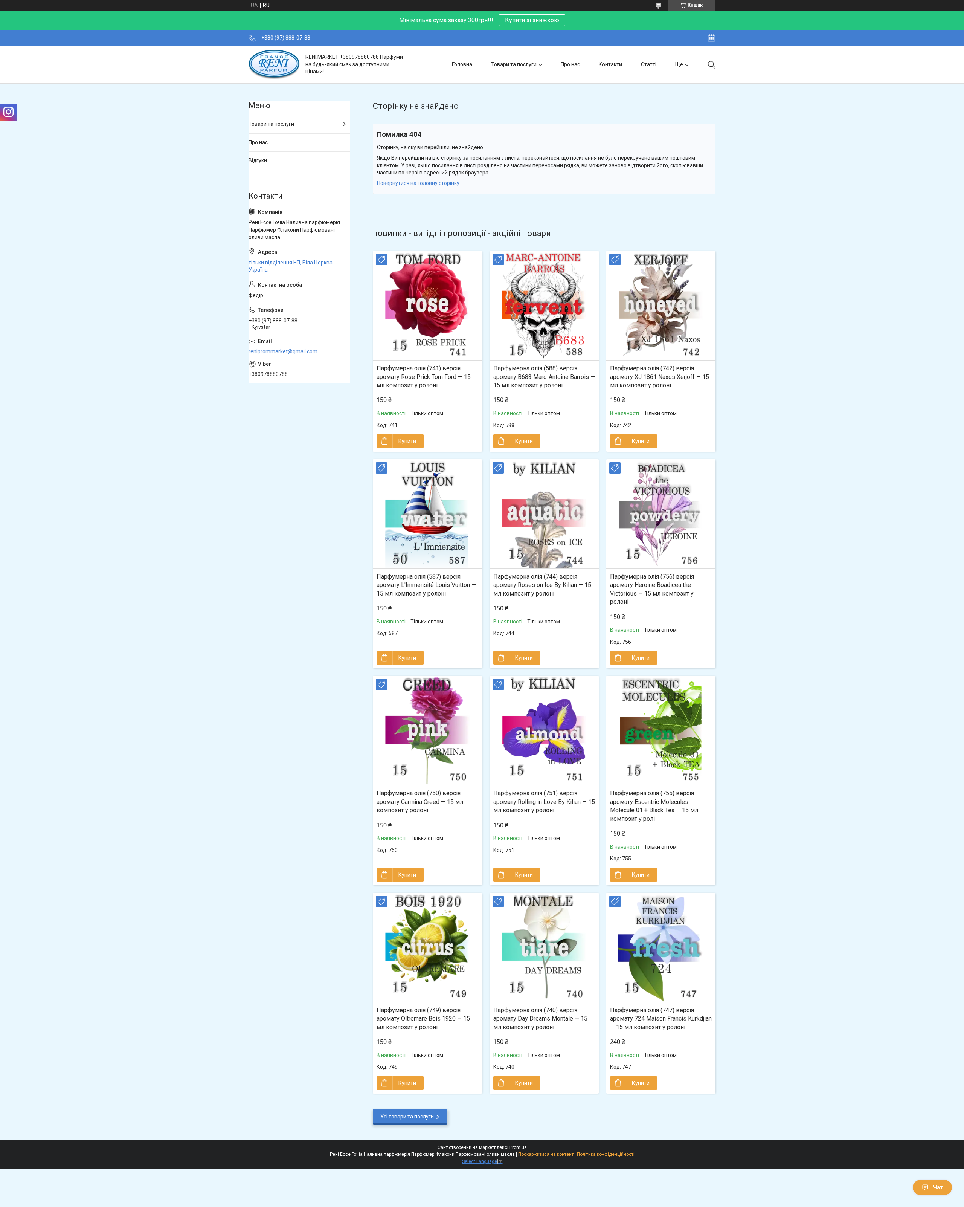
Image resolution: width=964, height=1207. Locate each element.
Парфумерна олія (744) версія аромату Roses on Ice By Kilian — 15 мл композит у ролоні (542, 585)
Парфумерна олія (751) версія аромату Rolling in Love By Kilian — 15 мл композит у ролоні (544, 802)
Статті (648, 64)
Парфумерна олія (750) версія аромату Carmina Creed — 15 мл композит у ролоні (420, 802)
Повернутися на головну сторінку (418, 183)
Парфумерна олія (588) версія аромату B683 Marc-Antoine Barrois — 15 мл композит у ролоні (544, 377)
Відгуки (258, 160)
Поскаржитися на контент (546, 1154)
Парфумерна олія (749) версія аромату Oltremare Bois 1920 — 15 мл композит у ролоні (423, 1019)
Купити (407, 441)
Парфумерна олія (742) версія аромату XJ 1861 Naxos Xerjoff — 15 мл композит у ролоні (659, 377)
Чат (938, 1187)
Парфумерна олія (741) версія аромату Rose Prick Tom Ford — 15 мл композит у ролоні (424, 377)
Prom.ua (518, 1147)
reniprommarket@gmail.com (283, 351)
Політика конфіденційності (606, 1154)
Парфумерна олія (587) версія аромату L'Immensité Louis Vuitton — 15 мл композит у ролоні (426, 585)
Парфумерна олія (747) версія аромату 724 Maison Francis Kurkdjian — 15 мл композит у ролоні (661, 1019)
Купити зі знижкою (532, 20)
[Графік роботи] (711, 38)
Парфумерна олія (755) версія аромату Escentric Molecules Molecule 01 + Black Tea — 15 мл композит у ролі (654, 806)
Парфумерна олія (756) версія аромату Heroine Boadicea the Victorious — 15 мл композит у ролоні (652, 589)
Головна (462, 64)
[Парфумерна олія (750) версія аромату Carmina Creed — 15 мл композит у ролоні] (427, 730)
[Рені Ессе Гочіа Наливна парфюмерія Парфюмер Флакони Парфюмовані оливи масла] (274, 64)
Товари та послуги (514, 64)
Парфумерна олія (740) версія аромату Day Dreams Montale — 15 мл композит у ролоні (540, 1019)
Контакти (610, 64)
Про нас (570, 64)
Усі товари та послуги (407, 1117)
